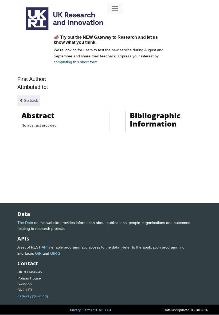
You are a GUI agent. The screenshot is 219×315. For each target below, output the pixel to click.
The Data (25, 222)
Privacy (75, 310)
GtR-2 (55, 253)
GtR (38, 253)
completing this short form (75, 62)
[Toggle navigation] (114, 8)
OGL (108, 310)
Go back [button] (31, 100)
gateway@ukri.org (32, 296)
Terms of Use (92, 310)
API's (46, 247)
